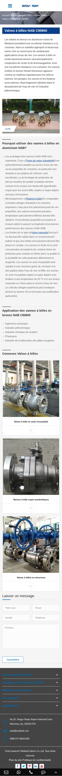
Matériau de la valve (16, 690)
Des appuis (10, 698)
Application (10, 705)
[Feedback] (43, 772)
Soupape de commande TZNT (23, 682)
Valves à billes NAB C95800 (15, 19)
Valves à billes (40, 15)
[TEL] (31, 772)
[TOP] (56, 772)
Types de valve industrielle (40, 160)
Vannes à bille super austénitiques (31, 499)
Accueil (5, 15)
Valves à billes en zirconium (31, 577)
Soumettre (13, 659)
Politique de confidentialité (37, 760)
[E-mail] (6, 772)
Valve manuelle (40, 232)
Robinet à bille (34, 198)
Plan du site (15, 760)
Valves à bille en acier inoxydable (31, 421)
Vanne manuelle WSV (21, 15)
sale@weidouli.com (19, 730)
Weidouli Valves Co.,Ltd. (32, 751)
